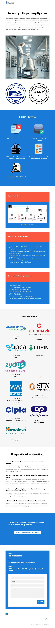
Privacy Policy (45, 619)
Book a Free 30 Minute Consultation (27, 532)
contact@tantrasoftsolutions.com (21, 562)
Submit (40, 601)
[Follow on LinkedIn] (7, 614)
